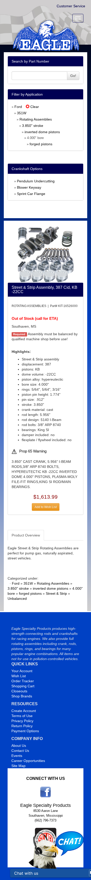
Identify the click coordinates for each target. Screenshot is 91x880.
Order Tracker (22, 681)
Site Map (18, 766)
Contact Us (20, 751)
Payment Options (25, 731)
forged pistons (41, 144)
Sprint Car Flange (31, 194)
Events (16, 756)
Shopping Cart (22, 686)
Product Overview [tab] (26, 535)
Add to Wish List (46, 507)
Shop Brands (21, 696)
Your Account (21, 671)
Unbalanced (17, 599)
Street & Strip (56, 593)
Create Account (23, 711)
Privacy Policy (22, 721)
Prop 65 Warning (33, 451)
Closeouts (19, 691)
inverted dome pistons (42, 132)
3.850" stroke (32, 126)
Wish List (18, 676)
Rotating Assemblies (35, 119)
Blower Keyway (29, 187)
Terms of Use (22, 716)
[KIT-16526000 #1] (45, 254)
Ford (18, 107)
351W (21, 113)
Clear (34, 107)
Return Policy (22, 726)
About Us (18, 746)
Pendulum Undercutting (36, 181)
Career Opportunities (28, 761)
